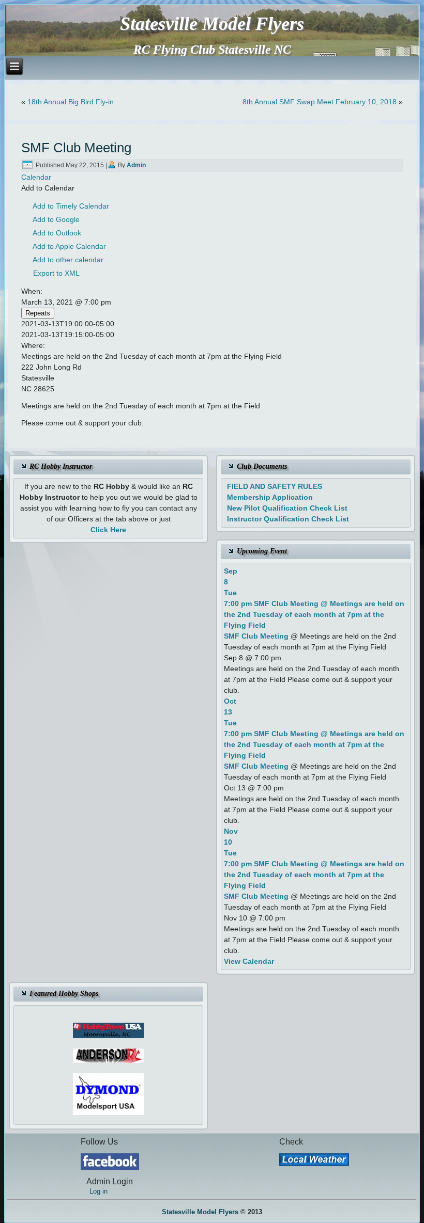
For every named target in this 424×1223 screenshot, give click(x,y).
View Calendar (249, 961)
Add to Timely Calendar (71, 206)
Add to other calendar (68, 260)
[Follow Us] (110, 1161)
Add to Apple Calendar (69, 246)
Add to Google (56, 219)
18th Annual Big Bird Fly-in (70, 102)
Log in (98, 1191)
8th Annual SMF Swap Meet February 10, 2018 (320, 102)
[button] (47, 188)
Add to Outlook (57, 233)
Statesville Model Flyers (212, 23)
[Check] (314, 1159)
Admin (136, 165)
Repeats (37, 313)
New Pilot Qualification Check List (287, 508)
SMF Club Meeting (256, 636)
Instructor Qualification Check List (288, 519)
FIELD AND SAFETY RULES (274, 486)
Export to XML (56, 273)
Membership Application (270, 497)
